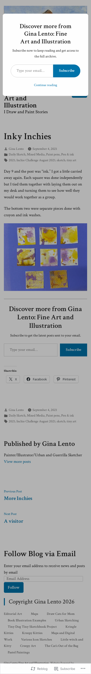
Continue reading (45, 85)
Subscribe (66, 70)
